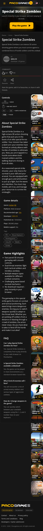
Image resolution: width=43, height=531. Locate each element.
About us (12, 515)
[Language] (38, 3)
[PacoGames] (15, 506)
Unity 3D (8, 242)
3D (15, 205)
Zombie (8, 246)
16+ (20, 212)
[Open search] (31, 3)
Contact (4, 515)
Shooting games (10, 238)
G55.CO (15, 216)
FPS (7, 235)
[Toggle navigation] (4, 3)
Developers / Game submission (12, 522)
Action (11, 205)
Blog (21, 519)
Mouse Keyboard (17, 235)
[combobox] (34, 3)
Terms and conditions (9, 519)
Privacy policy (23, 515)
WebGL (17, 242)
